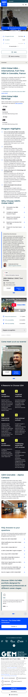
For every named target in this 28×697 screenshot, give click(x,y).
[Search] (23, 4)
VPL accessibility (9, 320)
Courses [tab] (13, 626)
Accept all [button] (14, 688)
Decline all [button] (14, 691)
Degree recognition (9, 330)
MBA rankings (18, 103)
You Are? (11, 1)
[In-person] (24, 36)
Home (3, 10)
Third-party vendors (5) (12, 667)
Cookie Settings (7, 675)
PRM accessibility (9, 323)
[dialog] (14, 677)
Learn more (4, 93)
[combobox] (24, 658)
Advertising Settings (5, 674)
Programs (9, 10)
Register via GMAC (20, 288)
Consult (10, 288)
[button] (14, 694)
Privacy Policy (14, 675)
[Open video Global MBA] (14, 305)
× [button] (26, 658)
